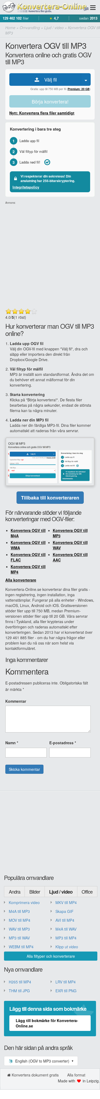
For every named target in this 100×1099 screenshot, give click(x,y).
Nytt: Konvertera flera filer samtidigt (41, 113)
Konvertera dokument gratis (35, 1075)
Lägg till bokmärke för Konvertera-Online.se (47, 1023)
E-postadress (62, 742)
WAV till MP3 (19, 929)
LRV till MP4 (65, 982)
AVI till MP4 (64, 920)
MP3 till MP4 (66, 938)
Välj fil (48, 79)
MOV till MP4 (19, 920)
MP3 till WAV (19, 938)
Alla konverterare (20, 580)
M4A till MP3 (19, 911)
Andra (14, 891)
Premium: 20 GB (79, 89)
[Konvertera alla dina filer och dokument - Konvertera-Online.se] (44, 7)
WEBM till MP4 (21, 946)
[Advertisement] (50, 255)
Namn (11, 742)
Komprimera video (24, 902)
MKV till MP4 (66, 902)
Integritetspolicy (26, 187)
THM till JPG (19, 990)
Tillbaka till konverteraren (50, 497)
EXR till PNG (66, 990)
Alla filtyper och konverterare (51, 956)
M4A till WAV (66, 929)
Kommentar (15, 701)
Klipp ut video (66, 946)
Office (87, 891)
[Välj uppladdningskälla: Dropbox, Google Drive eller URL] (86, 79)
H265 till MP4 (20, 982)
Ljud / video (61, 891)
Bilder (34, 891)
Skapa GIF (64, 911)
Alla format (76, 1075)
